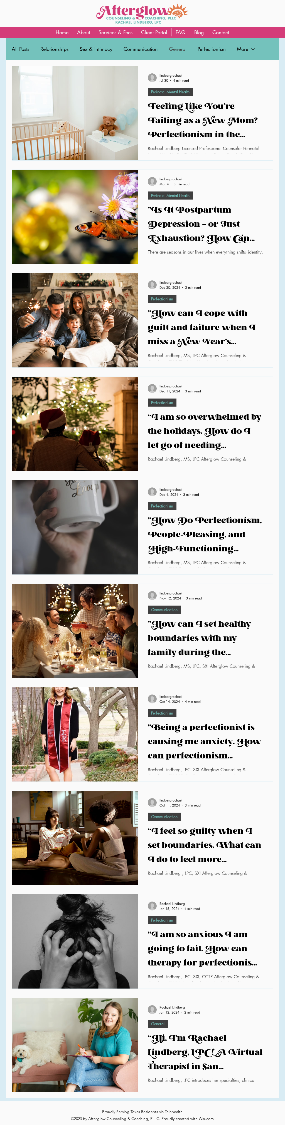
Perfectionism (212, 49)
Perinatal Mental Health (170, 91)
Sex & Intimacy (96, 49)
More (242, 49)
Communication (141, 49)
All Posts (20, 49)
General (177, 49)
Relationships (54, 49)
